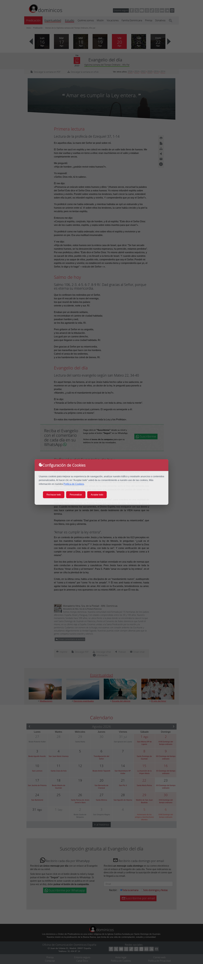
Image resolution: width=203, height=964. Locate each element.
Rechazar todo (54, 494)
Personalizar (76, 494)
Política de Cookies (73, 484)
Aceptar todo (97, 494)
